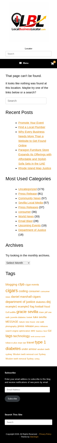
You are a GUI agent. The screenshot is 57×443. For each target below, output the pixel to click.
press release (26, 326)
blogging (11, 284)
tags (9, 336)
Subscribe (12, 398)
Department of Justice (32, 230)
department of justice (20, 301)
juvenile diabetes (18, 317)
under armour (29, 349)
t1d (49, 330)
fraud (47, 306)
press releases (41, 326)
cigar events (32, 284)
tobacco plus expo (14, 343)
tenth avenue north (38, 336)
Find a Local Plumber (31, 127)
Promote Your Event (31, 122)
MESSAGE (12, 321)
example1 (11, 306)
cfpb (21, 284)
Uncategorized (27, 189)
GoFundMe (11, 312)
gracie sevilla (27, 311)
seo (33, 330)
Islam (41, 312)
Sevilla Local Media (30, 202)
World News (26, 216)
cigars (12, 290)
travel (30, 342)
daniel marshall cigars (26, 296)
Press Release (27, 193)
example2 (23, 306)
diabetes (41, 302)
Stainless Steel (41, 331)
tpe (24, 343)
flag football (37, 306)
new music (30, 322)
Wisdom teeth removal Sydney (20, 359)
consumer (24, 211)
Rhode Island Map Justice (34, 168)
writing (37, 359)
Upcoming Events (29, 225)
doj (48, 301)
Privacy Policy (45, 434)
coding (23, 291)
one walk (40, 322)
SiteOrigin (34, 437)
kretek (29, 317)
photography (11, 326)
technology (21, 336)
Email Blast (25, 221)
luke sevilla (39, 317)
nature (22, 322)
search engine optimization (18, 331)
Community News (29, 198)
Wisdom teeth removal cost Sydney (29, 354)
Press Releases (28, 207)
